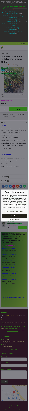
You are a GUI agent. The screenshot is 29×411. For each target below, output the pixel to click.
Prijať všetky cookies (14, 215)
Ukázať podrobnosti (14, 219)
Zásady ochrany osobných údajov (14, 211)
